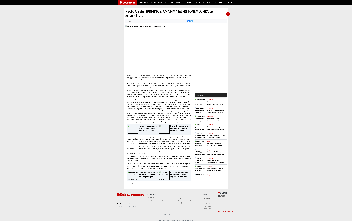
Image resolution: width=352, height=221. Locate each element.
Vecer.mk (120, 206)
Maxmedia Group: (134, 204)
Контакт (206, 201)
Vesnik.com (120, 204)
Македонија (143, 2)
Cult (215, 2)
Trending (187, 2)
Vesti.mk (126, 206)
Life (166, 2)
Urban (178, 2)
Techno (197, 2)
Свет (160, 2)
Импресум (206, 203)
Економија (206, 2)
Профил (230, 2)
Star (172, 2)
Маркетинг (206, 198)
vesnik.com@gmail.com (225, 211)
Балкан (153, 2)
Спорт (221, 2)
